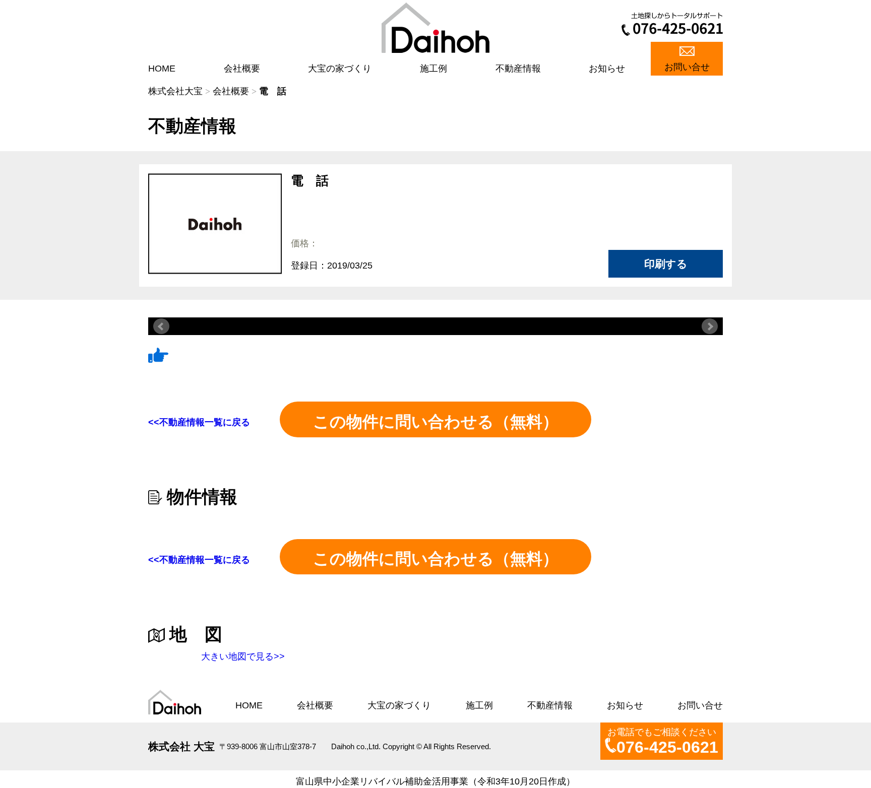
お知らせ (607, 68)
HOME (161, 68)
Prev (161, 326)
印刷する (666, 264)
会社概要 (242, 68)
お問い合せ (687, 67)
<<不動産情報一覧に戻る (199, 422)
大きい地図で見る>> (243, 656)
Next (710, 326)
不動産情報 (518, 68)
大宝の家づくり (339, 68)
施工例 (433, 68)
